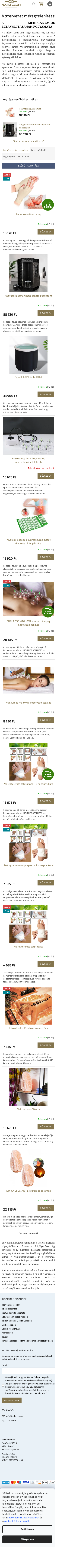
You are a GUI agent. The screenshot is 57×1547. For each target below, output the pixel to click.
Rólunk (5, 1337)
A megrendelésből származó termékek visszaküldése (27, 1340)
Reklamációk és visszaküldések (17, 1320)
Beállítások (27, 1529)
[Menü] (50, 4)
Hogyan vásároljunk (11, 1304)
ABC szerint (23, 156)
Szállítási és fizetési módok (15, 1316)
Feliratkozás (11, 1400)
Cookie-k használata (11, 1328)
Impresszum (7, 1332)
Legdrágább (9, 156)
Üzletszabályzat (9, 1308)
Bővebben (45, 231)
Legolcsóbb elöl (39, 150)
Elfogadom (27, 1539)
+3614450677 (12, 1420)
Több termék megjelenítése (27, 141)
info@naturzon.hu (14, 1416)
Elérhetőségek (9, 1325)
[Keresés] (33, 4)
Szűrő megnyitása (28, 165)
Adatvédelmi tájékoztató (13, 1313)
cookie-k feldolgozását (16, 1521)
